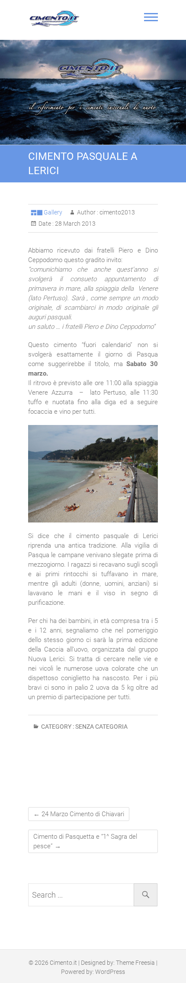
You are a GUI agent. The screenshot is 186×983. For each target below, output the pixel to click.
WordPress (110, 971)
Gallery (53, 212)
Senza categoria (101, 726)
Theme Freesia (135, 962)
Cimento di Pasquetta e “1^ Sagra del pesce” (85, 841)
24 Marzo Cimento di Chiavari (78, 814)
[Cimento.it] (56, 19)
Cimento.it (63, 962)
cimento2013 (116, 212)
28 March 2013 (75, 223)
